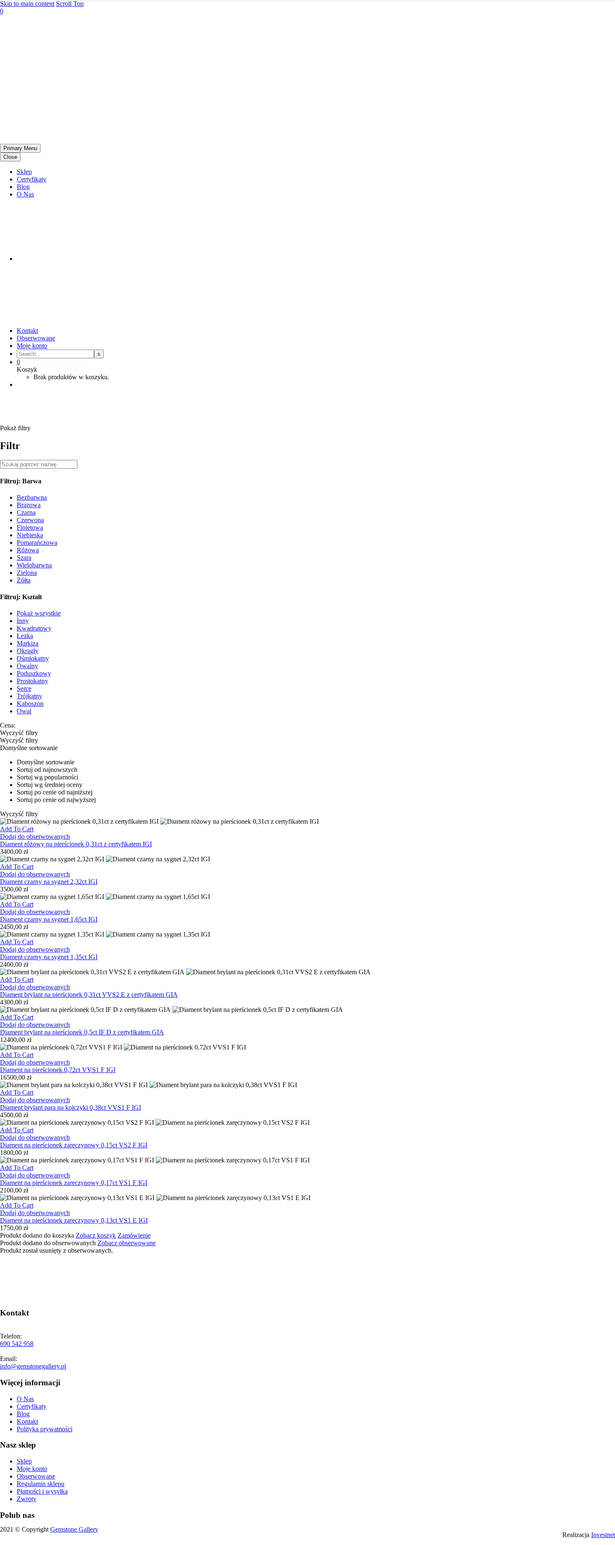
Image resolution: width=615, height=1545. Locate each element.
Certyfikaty (31, 179)
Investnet (603, 1534)
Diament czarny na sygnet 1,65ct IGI (48, 919)
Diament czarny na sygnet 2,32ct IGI (48, 881)
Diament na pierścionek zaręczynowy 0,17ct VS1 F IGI (73, 1182)
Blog (23, 186)
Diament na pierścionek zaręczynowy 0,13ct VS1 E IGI (74, 1220)
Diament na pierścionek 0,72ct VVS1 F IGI (57, 1069)
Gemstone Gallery (74, 1529)
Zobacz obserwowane (126, 1242)
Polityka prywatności (44, 1429)
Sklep (24, 171)
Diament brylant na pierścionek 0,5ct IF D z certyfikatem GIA (82, 1032)
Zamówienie (134, 1235)
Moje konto (32, 345)
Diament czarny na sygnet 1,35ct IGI (48, 956)
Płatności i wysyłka (42, 1491)
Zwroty (26, 1498)
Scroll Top (70, 3)
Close (10, 157)
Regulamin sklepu (40, 1483)
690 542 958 (16, 1343)
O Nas (25, 194)
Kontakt (27, 330)
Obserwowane (36, 338)
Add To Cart (16, 829)
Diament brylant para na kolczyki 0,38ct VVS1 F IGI (70, 1107)
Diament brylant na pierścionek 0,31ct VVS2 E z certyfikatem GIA (89, 994)
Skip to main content (27, 3)
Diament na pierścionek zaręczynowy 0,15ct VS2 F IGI (73, 1145)
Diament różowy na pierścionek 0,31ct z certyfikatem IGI (76, 844)
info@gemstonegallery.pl (33, 1366)
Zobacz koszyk (96, 1235)
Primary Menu (20, 148)
